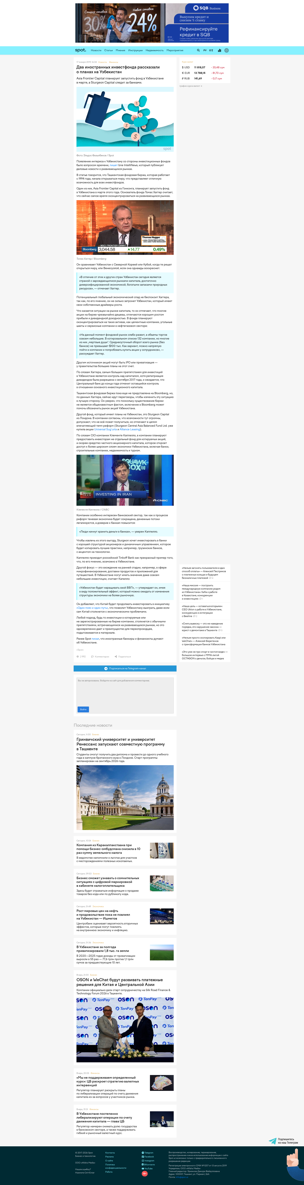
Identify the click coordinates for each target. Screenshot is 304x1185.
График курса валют (189, 86)
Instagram (149, 1160)
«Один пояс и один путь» (92, 607)
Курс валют (187, 62)
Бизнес (95, 734)
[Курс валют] (219, 50)
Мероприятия (175, 50)
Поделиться (124, 656)
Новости (96, 50)
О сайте (109, 1160)
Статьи (108, 50)
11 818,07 (199, 67)
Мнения (120, 50)
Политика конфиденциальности (115, 1166)
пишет (114, 165)
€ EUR (186, 72)
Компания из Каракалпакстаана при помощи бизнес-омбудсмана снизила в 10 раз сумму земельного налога (108, 849)
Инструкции (135, 50)
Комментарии (101, 656)
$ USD (186, 67)
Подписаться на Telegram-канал (127, 668)
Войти (83, 709)
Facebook (149, 1157)
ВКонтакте (149, 1164)
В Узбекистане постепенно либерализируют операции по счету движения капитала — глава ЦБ (104, 1117)
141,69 (198, 78)
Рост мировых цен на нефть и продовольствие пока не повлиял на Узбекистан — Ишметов (103, 914)
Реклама (109, 1157)
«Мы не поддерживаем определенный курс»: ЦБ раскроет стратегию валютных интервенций (107, 1081)
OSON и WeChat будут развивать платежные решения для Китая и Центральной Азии (119, 982)
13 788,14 (199, 72)
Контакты (110, 1153)
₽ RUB (186, 78)
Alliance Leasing (130, 429)
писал (95, 638)
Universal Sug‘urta (105, 429)
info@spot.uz (182, 1177)
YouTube (148, 1168)
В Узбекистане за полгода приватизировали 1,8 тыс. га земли (102, 949)
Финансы (95, 1073)
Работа (108, 1172)
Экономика (98, 906)
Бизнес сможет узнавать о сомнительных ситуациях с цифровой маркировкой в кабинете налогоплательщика (107, 882)
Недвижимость (155, 50)
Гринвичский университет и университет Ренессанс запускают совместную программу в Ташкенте (120, 744)
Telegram (148, 1153)
